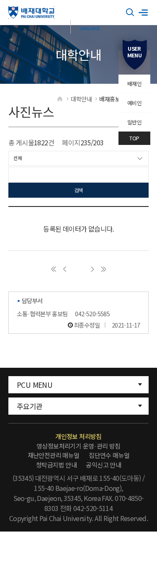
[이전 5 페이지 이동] (64, 269)
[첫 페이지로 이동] (53, 269)
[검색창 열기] (130, 12)
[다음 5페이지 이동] (92, 269)
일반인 (134, 122)
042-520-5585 (92, 313)
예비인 (134, 103)
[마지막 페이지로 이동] (103, 269)
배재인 (134, 84)
